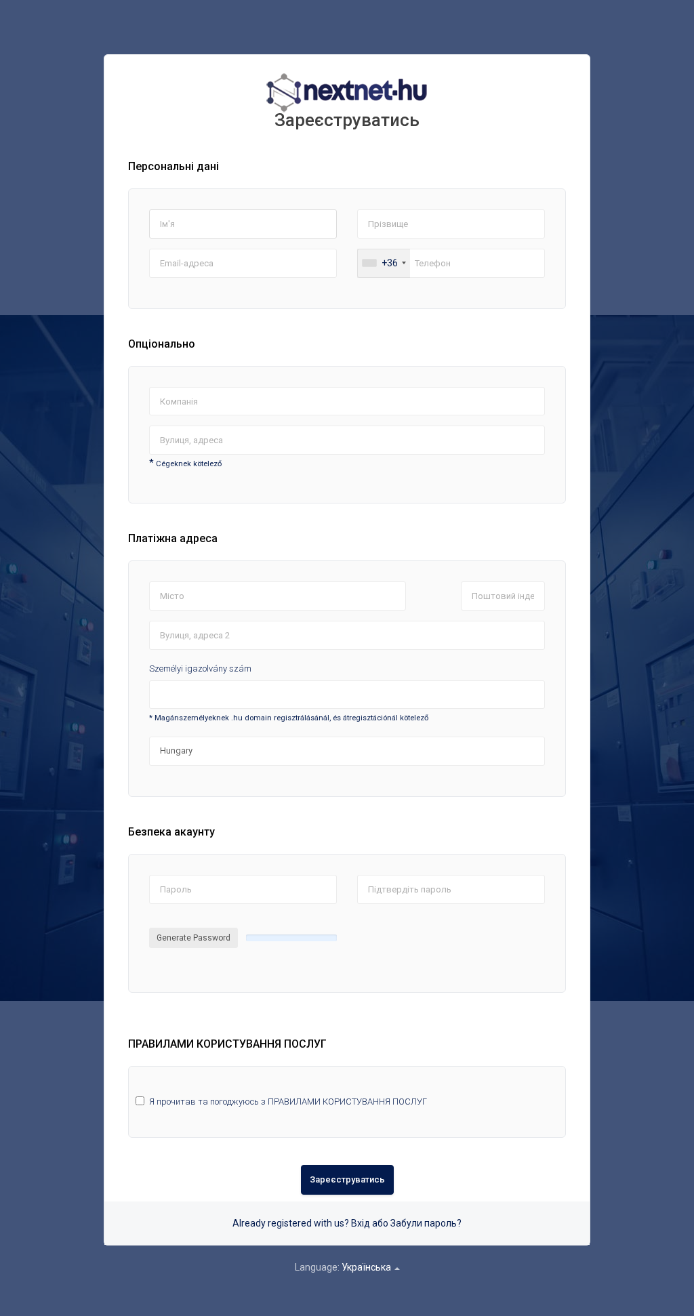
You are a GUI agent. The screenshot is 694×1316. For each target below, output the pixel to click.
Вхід (360, 1223)
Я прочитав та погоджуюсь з (288, 1101)
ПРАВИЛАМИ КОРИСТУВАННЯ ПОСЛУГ (347, 1101)
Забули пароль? (426, 1223)
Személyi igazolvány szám (200, 668)
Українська (367, 1267)
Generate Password (193, 938)
